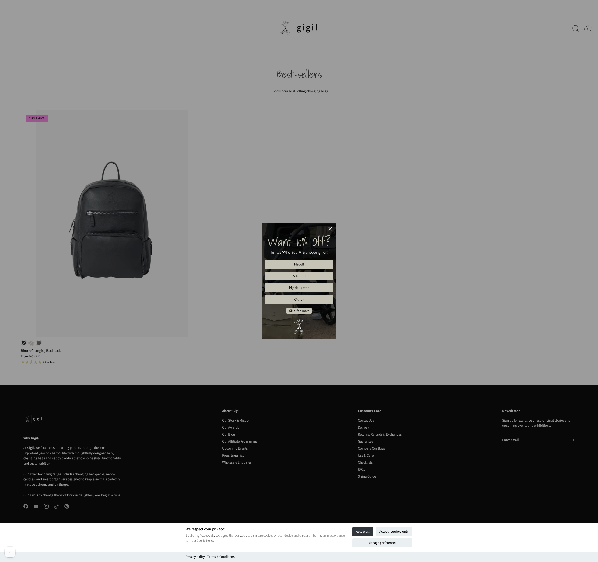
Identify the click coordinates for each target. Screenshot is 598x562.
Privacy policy (195, 557)
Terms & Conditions (221, 557)
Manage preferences (382, 543)
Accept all (363, 531)
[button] (299, 264)
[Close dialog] (330, 229)
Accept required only (394, 531)
